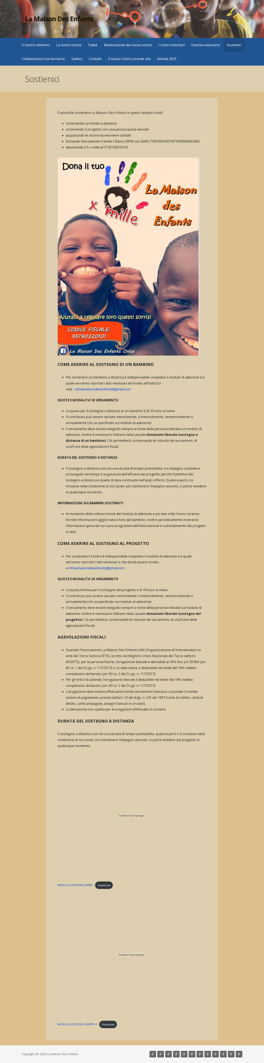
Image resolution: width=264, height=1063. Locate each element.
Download (104, 885)
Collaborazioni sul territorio (43, 59)
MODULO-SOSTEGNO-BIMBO (75, 885)
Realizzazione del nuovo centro (128, 45)
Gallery (77, 59)
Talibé (92, 45)
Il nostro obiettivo (36, 45)
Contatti (95, 59)
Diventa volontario (205, 45)
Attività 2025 (166, 59)
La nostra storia (68, 45)
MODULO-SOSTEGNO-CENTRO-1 (77, 1024)
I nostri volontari (172, 45)
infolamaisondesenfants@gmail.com (103, 389)
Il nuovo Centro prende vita (129, 59)
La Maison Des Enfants (59, 18)
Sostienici (234, 45)
